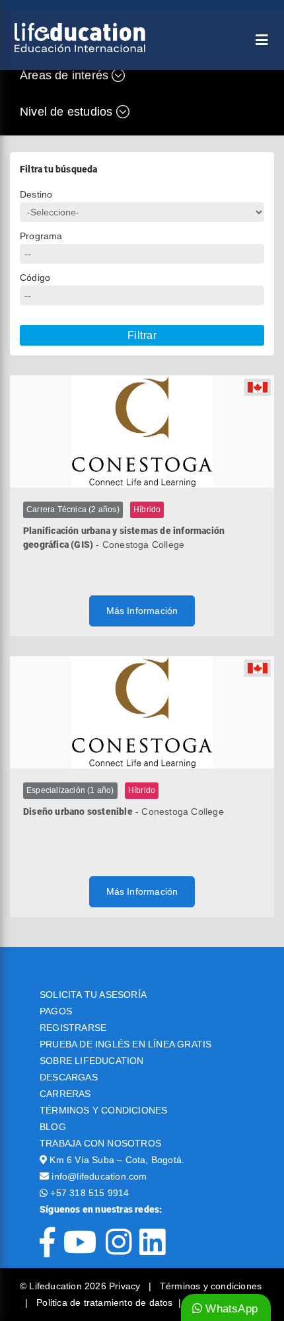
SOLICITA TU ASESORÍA (93, 994)
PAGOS (56, 1011)
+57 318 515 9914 (89, 1193)
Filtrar (142, 335)
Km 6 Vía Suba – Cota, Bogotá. (117, 1159)
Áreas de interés (66, 75)
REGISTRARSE (73, 1027)
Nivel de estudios (68, 111)
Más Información (142, 610)
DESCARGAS (69, 1077)
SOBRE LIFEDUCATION (92, 1060)
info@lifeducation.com (99, 1176)
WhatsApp (230, 1308)
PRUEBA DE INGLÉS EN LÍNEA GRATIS (125, 1044)
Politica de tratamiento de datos (104, 1302)
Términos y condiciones (211, 1286)
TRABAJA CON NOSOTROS (100, 1143)
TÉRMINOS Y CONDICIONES (103, 1110)
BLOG (53, 1126)
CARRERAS (65, 1093)
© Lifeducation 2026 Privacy (81, 1286)
